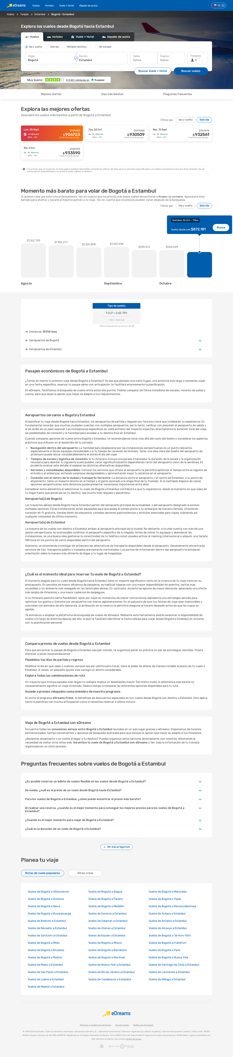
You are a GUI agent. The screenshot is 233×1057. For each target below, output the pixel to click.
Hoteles (49, 5)
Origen (31, 56)
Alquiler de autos (88, 5)
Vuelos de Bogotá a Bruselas (46, 950)
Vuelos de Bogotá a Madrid (45, 957)
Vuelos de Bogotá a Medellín (106, 906)
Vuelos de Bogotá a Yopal (165, 899)
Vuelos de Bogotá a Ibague (105, 891)
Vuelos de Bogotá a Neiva (44, 906)
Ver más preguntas (118, 846)
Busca (221, 227)
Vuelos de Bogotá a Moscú (105, 942)
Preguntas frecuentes (177, 94)
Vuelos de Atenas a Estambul (106, 928)
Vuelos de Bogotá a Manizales (168, 891)
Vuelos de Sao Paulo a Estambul (48, 972)
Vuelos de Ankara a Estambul (167, 913)
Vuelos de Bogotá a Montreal (106, 957)
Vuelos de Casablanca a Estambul (109, 979)
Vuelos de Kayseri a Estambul (106, 935)
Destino (83, 56)
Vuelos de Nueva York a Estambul (109, 964)
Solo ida (204, 119)
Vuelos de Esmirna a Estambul (107, 913)
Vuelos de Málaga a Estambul (167, 979)
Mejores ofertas (51, 94)
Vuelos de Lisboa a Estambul (46, 979)
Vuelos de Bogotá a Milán (44, 942)
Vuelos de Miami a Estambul (45, 964)
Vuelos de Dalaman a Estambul (107, 920)
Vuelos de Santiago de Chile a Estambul (174, 964)
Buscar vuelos (190, 71)
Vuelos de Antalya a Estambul (168, 920)
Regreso (164, 56)
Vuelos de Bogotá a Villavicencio (48, 891)
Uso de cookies (122, 1025)
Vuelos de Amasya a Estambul (168, 928)
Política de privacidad (143, 1025)
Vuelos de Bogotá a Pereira (105, 899)
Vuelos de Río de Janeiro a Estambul (111, 972)
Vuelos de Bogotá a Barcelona (107, 950)
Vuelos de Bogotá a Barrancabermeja (172, 906)
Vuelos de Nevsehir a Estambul (47, 928)
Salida (136, 56)
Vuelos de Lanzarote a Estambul (169, 972)
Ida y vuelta (185, 119)
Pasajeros (195, 55)
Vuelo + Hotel (66, 5)
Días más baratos (112, 94)
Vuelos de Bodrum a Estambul (47, 920)
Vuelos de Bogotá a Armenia (46, 899)
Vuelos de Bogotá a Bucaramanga (49, 913)
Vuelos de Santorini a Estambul (47, 935)
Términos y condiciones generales (95, 1025)
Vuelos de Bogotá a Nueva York (168, 957)
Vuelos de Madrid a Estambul (46, 986)
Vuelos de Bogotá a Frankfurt (167, 942)
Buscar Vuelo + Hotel (153, 71)
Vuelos (36, 5)
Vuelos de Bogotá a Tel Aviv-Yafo (170, 935)
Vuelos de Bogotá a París (164, 950)
